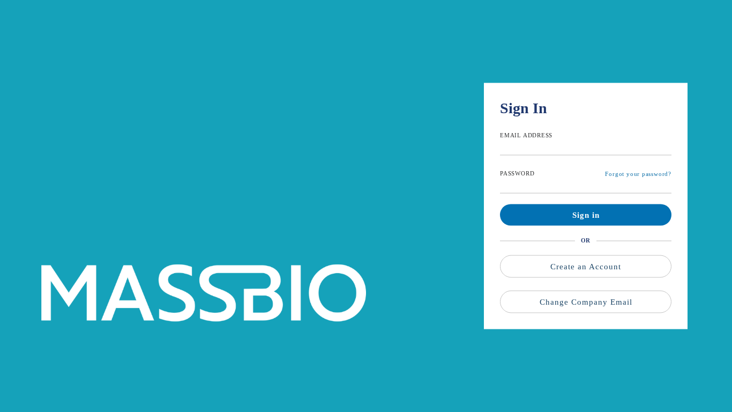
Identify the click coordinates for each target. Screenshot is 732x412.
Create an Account (585, 266)
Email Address (526, 135)
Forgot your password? (638, 174)
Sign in (586, 215)
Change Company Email (586, 302)
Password (517, 173)
